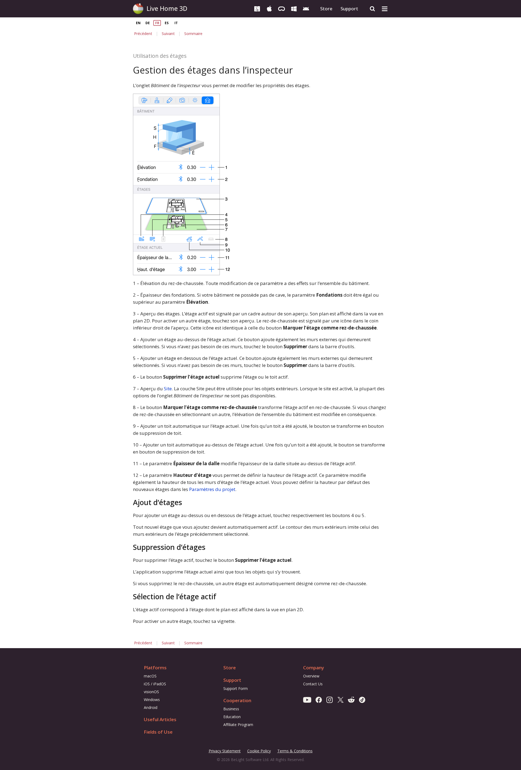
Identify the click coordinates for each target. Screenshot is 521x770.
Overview (311, 676)
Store (326, 8)
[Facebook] (318, 699)
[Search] (372, 8)
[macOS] (257, 8)
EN (138, 23)
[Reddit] (351, 699)
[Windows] (293, 8)
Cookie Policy (259, 750)
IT (176, 23)
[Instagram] (329, 699)
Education (232, 716)
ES (167, 23)
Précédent (143, 33)
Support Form (235, 688)
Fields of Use (158, 732)
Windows (152, 699)
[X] (340, 699)
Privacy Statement (225, 751)
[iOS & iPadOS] (269, 8)
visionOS (151, 691)
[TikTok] (362, 699)
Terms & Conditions (295, 751)
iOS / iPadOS (155, 683)
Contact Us (313, 683)
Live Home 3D (167, 8)
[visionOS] (281, 8)
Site (168, 388)
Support (349, 8)
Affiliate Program (238, 724)
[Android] (306, 8)
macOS (150, 676)
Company (313, 667)
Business (231, 708)
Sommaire (193, 33)
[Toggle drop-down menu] (384, 8)
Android (150, 707)
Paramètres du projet (212, 489)
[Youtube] (307, 699)
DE (147, 23)
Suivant (168, 33)
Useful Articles (160, 719)
